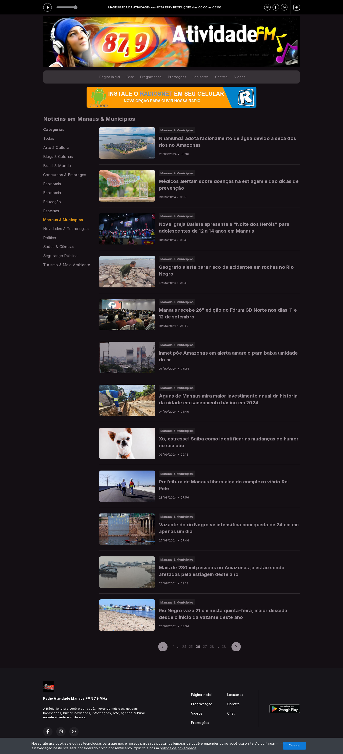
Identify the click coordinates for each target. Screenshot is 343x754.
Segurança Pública (60, 256)
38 (224, 647)
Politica (49, 238)
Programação (150, 77)
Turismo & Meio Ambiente (66, 265)
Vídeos (239, 77)
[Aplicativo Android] (296, 7)
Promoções (177, 77)
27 (205, 647)
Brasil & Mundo (57, 166)
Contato (221, 77)
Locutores (201, 77)
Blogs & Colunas (58, 156)
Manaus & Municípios (63, 220)
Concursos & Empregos (64, 175)
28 (212, 647)
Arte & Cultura (56, 147)
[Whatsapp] (284, 7)
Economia (52, 184)
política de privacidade (178, 748)
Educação (52, 202)
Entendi (294, 746)
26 (198, 647)
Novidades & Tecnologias (66, 229)
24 (184, 647)
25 (191, 647)
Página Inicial (109, 77)
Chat (130, 77)
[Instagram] (267, 7)
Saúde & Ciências (58, 246)
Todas (48, 138)
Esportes (51, 211)
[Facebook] (276, 7)
